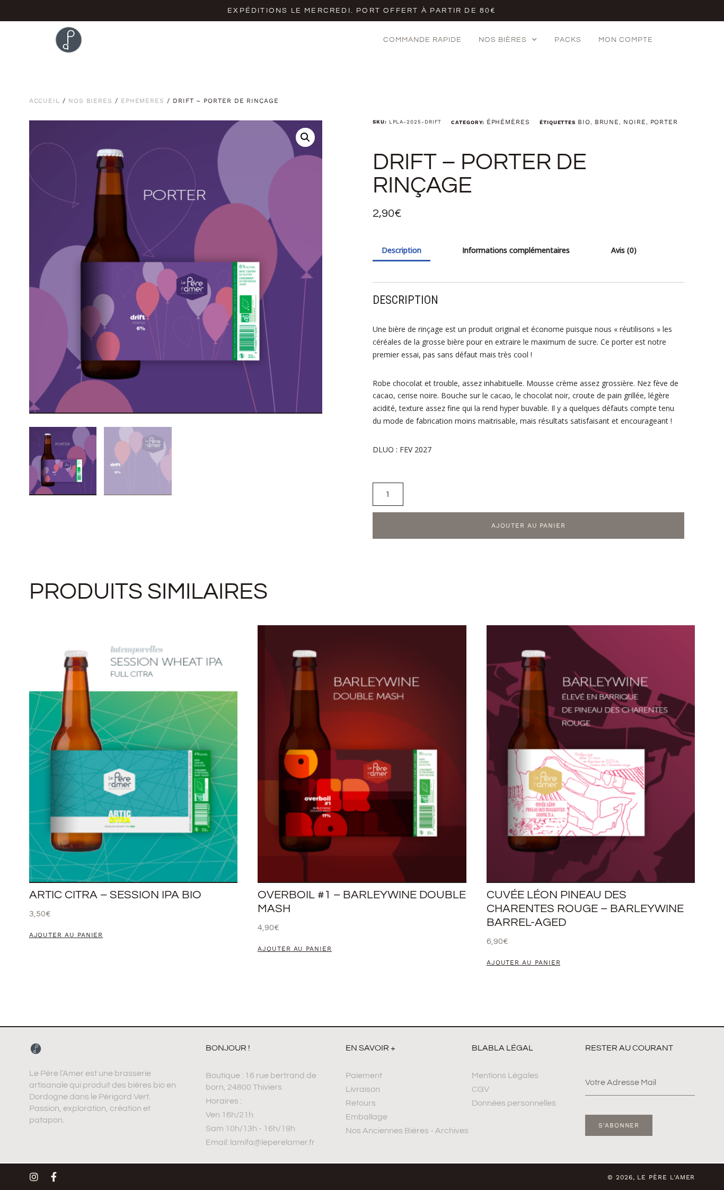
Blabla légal (502, 1048)
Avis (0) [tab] (624, 250)
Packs (567, 39)
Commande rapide (422, 39)
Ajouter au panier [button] (66, 935)
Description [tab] (401, 250)
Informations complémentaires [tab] (516, 250)
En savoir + (370, 1048)
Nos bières (503, 39)
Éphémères (142, 100)
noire (634, 122)
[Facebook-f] (54, 1177)
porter (664, 122)
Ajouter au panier (528, 525)
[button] (305, 137)
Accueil (44, 100)
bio (584, 122)
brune (607, 122)
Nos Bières (90, 100)
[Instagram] (34, 1177)
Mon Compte (625, 39)
